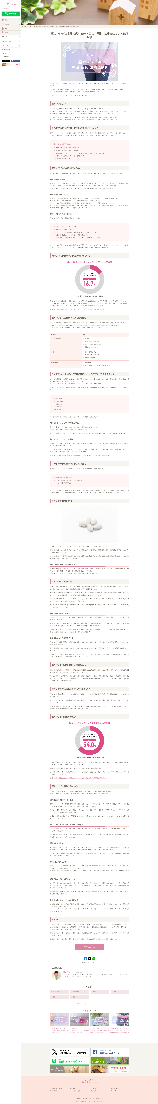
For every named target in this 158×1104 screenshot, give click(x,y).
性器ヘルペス (95, 325)
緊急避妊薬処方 (115, 1088)
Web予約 (113, 1091)
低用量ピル (76, 991)
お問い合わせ (99, 1098)
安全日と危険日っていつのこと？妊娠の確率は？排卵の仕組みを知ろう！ (59, 1030)
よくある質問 (5, 56)
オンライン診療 (6, 45)
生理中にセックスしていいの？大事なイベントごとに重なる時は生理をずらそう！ (79, 1030)
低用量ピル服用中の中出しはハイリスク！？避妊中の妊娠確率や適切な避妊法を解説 (99, 1030)
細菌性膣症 (105, 325)
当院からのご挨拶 (57, 1088)
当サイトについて (6, 49)
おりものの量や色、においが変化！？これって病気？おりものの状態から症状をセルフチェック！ (119, 1031)
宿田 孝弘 (72, 972)
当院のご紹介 (5, 37)
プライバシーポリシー (88, 1098)
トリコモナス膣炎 (83, 325)
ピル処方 (93, 1088)
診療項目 (7, 24)
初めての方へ (8, 20)
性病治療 (54, 1091)
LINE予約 (12, 14)
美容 (54, 997)
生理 (114, 991)
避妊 (74, 997)
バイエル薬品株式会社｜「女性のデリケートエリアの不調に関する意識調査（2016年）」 (80, 309)
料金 (6, 28)
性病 (35, 26)
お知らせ (4, 53)
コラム (30, 26)
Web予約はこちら (89, 947)
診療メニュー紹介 (6, 41)
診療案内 (74, 1088)
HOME (24, 26)
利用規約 (78, 1098)
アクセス (7, 32)
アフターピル (57, 991)
